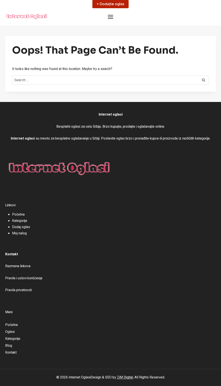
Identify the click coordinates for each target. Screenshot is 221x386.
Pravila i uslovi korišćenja (23, 278)
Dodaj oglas (21, 227)
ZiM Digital (125, 377)
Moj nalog (19, 233)
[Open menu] (111, 17)
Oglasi (10, 331)
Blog (8, 345)
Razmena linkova (17, 266)
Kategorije (19, 220)
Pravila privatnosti (18, 290)
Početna (18, 214)
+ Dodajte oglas (110, 4)
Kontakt (11, 352)
